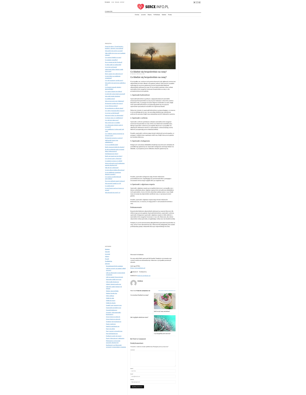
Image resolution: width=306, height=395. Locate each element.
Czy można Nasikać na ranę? (113, 57)
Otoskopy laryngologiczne (113, 321)
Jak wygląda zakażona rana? (139, 317)
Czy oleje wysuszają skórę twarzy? (114, 111)
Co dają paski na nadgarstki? (113, 65)
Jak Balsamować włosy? (111, 154)
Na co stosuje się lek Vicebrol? (113, 62)
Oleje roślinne (110, 296)
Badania (164, 14)
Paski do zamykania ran (112, 326)
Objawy (150, 14)
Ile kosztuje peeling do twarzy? (114, 103)
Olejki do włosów (111, 303)
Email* (131, 374)
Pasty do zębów (110, 329)
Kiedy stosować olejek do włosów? (114, 147)
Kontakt (122, 2)
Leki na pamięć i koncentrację (114, 277)
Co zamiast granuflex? (111, 60)
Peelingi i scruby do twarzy (113, 336)
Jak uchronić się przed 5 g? (112, 192)
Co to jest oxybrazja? (111, 67)
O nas (112, 2)
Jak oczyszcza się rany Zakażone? (114, 101)
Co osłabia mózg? (110, 99)
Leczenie (143, 14)
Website (132, 379)
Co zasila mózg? (109, 186)
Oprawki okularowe (111, 310)
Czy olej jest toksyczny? (112, 120)
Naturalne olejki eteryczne (113, 279)
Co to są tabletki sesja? (111, 145)
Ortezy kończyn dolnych (113, 317)
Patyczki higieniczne (112, 333)
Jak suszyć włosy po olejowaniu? (114, 115)
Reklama (117, 2)
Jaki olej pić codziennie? (112, 167)
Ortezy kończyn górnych (113, 319)
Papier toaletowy (111, 324)
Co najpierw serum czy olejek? (113, 161)
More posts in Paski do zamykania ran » (167, 290)
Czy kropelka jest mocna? (162, 333)
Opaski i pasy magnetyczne (114, 305)
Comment (132, 349)
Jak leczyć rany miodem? (162, 311)
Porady (170, 14)
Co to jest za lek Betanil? (112, 113)
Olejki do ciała (110, 298)
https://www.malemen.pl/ (137, 268)
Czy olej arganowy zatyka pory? (114, 80)
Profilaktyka (156, 14)
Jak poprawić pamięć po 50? (113, 183)
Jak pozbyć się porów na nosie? (114, 51)
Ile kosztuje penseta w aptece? (114, 138)
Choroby (137, 14)
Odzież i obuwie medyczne (113, 284)
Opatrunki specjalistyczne (113, 308)
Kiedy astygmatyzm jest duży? (113, 156)
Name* (131, 368)
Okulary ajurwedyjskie (112, 291)
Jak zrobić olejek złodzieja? (112, 96)
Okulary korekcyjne (111, 293)
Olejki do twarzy (110, 300)
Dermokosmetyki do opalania (114, 266)
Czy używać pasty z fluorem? (113, 158)
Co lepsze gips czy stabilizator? (114, 118)
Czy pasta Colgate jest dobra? (113, 91)
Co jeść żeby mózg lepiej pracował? (115, 94)
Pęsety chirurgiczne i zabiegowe (115, 338)
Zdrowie (107, 264)
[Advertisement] (153, 29)
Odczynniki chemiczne (112, 282)
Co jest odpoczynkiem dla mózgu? (114, 170)
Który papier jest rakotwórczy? (114, 74)
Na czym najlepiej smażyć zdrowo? (115, 181)
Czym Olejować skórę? (111, 106)
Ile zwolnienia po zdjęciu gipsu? (114, 108)
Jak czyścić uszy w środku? (112, 122)
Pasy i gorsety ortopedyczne (114, 331)
